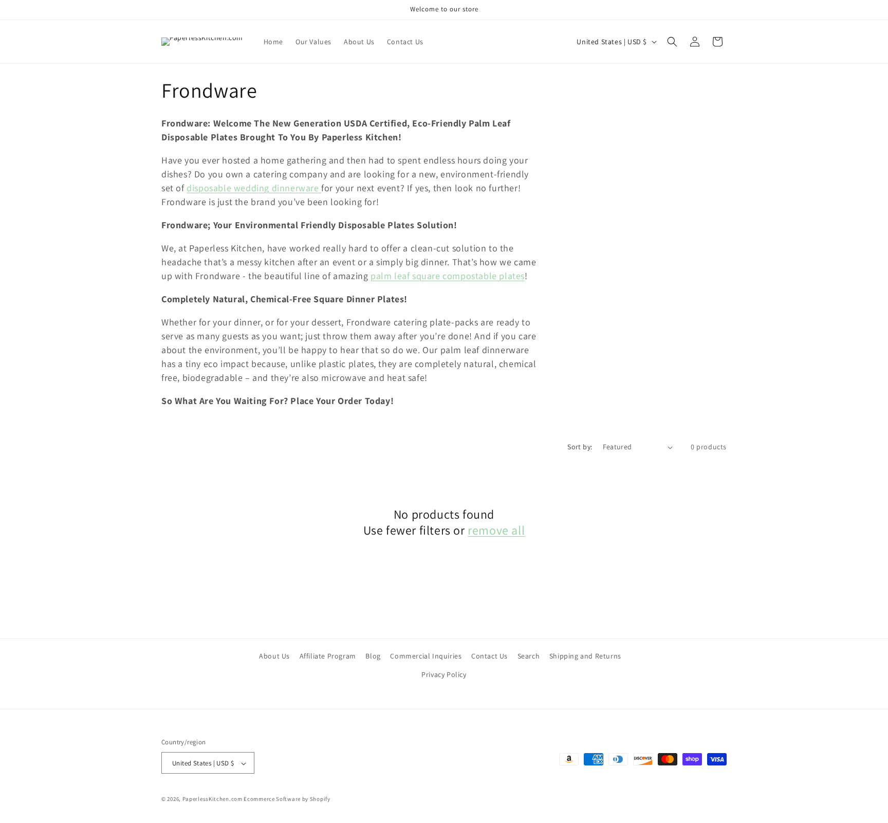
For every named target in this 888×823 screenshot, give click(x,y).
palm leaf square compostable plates (448, 276)
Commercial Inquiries (425, 656)
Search (528, 656)
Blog (372, 656)
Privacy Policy (443, 674)
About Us (274, 656)
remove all (496, 530)
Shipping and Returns (585, 656)
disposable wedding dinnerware (254, 188)
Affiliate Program (328, 656)
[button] (672, 41)
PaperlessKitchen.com (212, 799)
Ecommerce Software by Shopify (287, 799)
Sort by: (579, 446)
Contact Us (489, 656)
